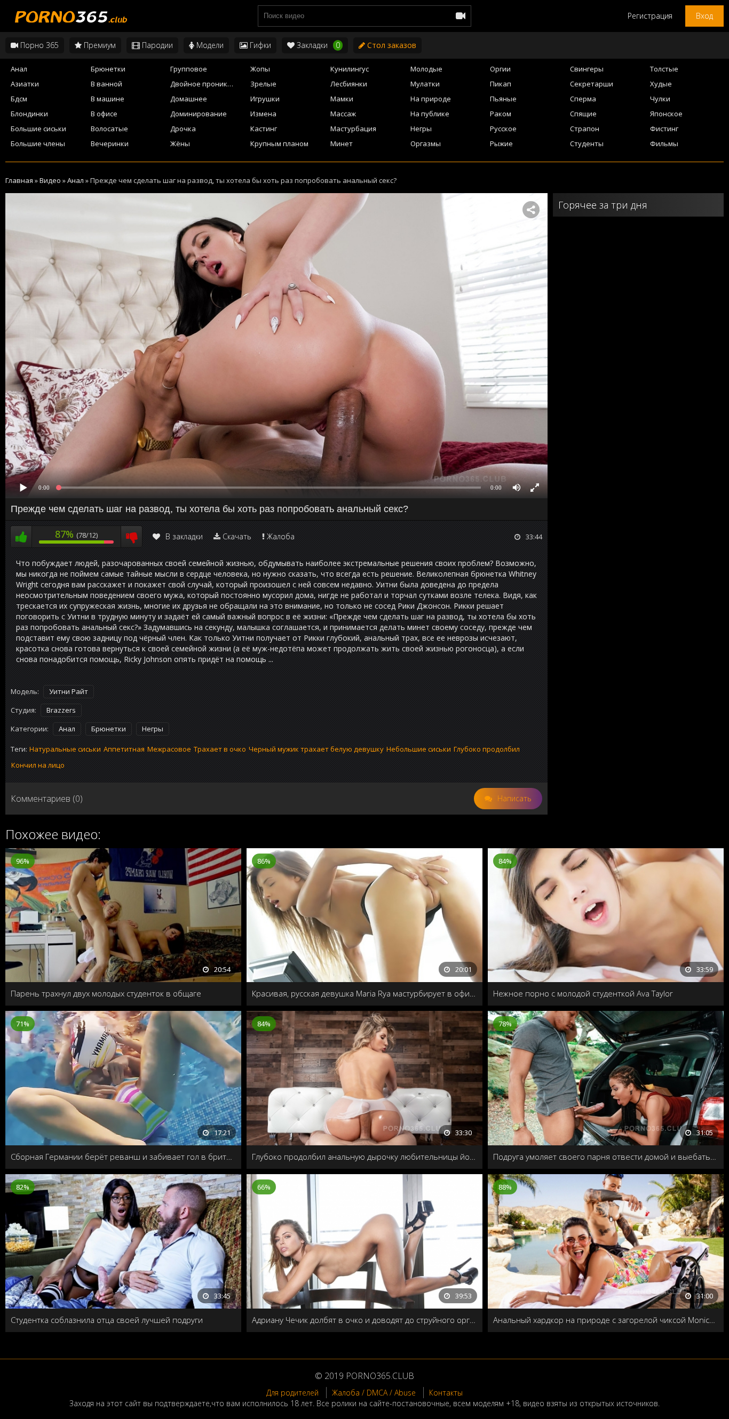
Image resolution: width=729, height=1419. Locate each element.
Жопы (260, 69)
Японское (666, 113)
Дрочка (183, 128)
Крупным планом (279, 143)
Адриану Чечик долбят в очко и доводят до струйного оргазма (364, 1319)
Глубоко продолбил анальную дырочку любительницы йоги (364, 1156)
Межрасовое (169, 749)
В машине (107, 98)
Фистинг (664, 128)
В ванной (106, 84)
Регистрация (650, 16)
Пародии (156, 45)
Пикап (500, 84)
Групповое (188, 69)
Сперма (583, 98)
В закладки (184, 536)
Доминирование (198, 113)
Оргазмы (425, 143)
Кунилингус (349, 69)
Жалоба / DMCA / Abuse (374, 1393)
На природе (430, 98)
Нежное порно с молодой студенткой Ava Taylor (583, 993)
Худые (661, 84)
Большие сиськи (38, 128)
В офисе (104, 113)
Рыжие (501, 143)
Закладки (317, 45)
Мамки (341, 98)
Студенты (587, 143)
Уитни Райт (68, 691)
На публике (429, 113)
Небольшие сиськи (418, 749)
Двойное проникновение (207, 84)
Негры (421, 128)
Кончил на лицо (38, 765)
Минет (341, 143)
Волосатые (109, 128)
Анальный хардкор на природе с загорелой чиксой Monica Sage (605, 1319)
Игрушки (265, 98)
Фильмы (664, 143)
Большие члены (38, 143)
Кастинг (263, 128)
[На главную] (69, 16)
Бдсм (19, 98)
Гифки (259, 45)
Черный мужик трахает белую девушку (316, 749)
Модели (209, 45)
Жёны (180, 143)
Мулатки (425, 84)
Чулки (660, 98)
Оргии (500, 69)
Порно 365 (38, 45)
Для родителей (292, 1393)
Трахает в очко (220, 749)
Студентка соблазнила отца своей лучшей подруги (107, 1319)
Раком (500, 113)
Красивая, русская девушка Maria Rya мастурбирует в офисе (364, 993)
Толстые (664, 69)
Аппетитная (124, 749)
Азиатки (25, 84)
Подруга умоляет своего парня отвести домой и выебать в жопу (605, 1156)
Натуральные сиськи (65, 749)
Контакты (446, 1393)
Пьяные (503, 98)
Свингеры (587, 69)
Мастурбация (353, 128)
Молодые (426, 69)
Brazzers (61, 710)
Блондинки (29, 113)
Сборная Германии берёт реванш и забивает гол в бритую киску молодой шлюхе (123, 1156)
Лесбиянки (348, 84)
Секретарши (591, 84)
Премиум (99, 45)
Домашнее (188, 98)
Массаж (343, 113)
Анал (19, 69)
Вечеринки (110, 143)
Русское (503, 128)
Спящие (583, 113)
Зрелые (263, 84)
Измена (263, 113)
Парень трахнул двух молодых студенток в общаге (106, 993)
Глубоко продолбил (487, 749)
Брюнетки (108, 69)
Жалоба (281, 536)
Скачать (237, 536)
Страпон (584, 128)
